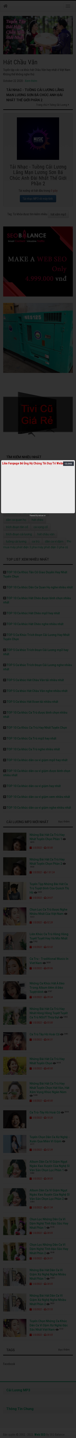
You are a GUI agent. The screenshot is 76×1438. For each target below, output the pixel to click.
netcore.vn (41, 515)
